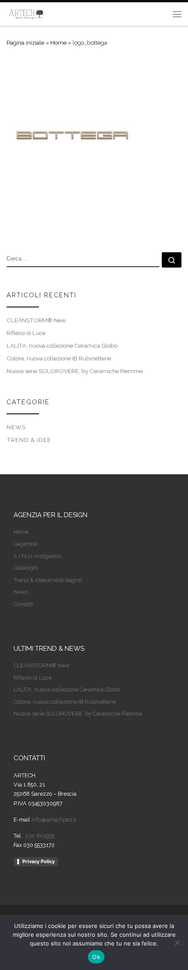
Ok (96, 956)
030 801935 (39, 835)
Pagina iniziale (25, 42)
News (16, 426)
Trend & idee (29, 439)
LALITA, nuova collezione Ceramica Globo (62, 345)
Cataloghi (26, 567)
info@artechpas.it (53, 819)
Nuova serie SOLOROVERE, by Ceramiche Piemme (75, 370)
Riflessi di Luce (26, 332)
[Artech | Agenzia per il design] (26, 12)
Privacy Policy (38, 861)
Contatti (23, 604)
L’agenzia (25, 543)
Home (58, 42)
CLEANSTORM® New (36, 320)
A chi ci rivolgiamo (37, 556)
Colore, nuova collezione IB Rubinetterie (59, 358)
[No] (177, 942)
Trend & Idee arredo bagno (48, 580)
